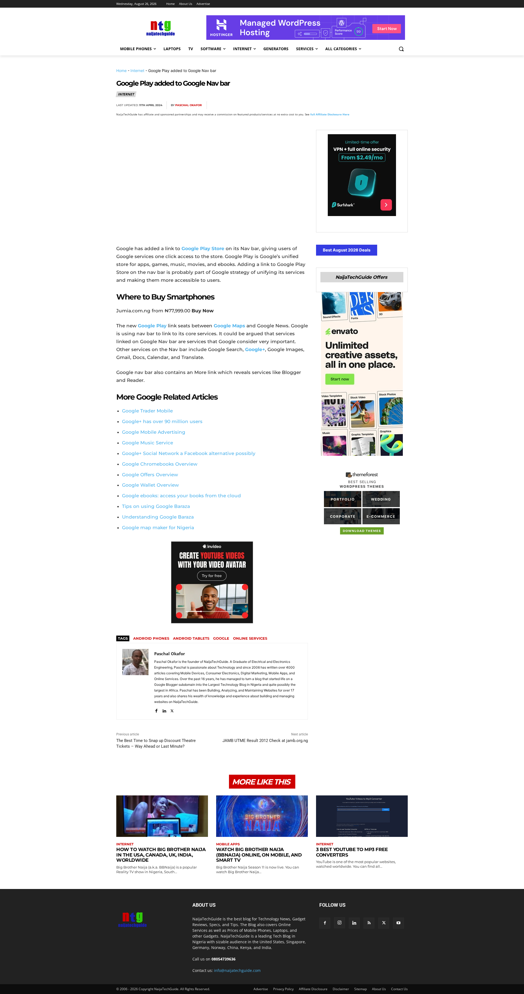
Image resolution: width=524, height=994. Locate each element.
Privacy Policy (283, 989)
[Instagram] (339, 922)
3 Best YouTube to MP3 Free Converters (352, 852)
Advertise (261, 989)
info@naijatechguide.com (237, 970)
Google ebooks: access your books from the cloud (181, 495)
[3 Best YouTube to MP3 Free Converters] (362, 816)
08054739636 (224, 959)
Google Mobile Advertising (153, 432)
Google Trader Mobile (147, 411)
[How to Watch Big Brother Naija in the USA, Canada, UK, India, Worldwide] (162, 816)
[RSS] (369, 923)
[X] (351, 105)
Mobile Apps (228, 844)
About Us (379, 989)
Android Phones (151, 638)
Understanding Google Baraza (158, 517)
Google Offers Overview (150, 474)
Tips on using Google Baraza (156, 506)
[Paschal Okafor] (135, 681)
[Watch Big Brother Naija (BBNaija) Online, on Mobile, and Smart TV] (262, 816)
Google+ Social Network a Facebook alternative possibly (188, 453)
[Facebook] (339, 105)
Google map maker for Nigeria (158, 527)
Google (221, 638)
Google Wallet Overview (150, 485)
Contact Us (399, 989)
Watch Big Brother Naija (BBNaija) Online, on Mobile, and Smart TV (259, 855)
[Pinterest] (364, 105)
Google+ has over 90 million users (162, 421)
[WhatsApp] (376, 105)
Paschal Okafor (188, 105)
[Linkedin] (389, 105)
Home (121, 70)
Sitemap (360, 989)
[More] (402, 105)
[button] (401, 48)
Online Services (250, 638)
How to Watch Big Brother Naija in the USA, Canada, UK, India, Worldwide (161, 855)
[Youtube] (398, 923)
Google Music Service (147, 442)
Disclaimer (341, 989)
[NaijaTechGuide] (160, 28)
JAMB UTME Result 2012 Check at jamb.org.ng (265, 740)
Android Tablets (191, 638)
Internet (137, 70)
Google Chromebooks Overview (159, 464)
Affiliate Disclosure (313, 989)
